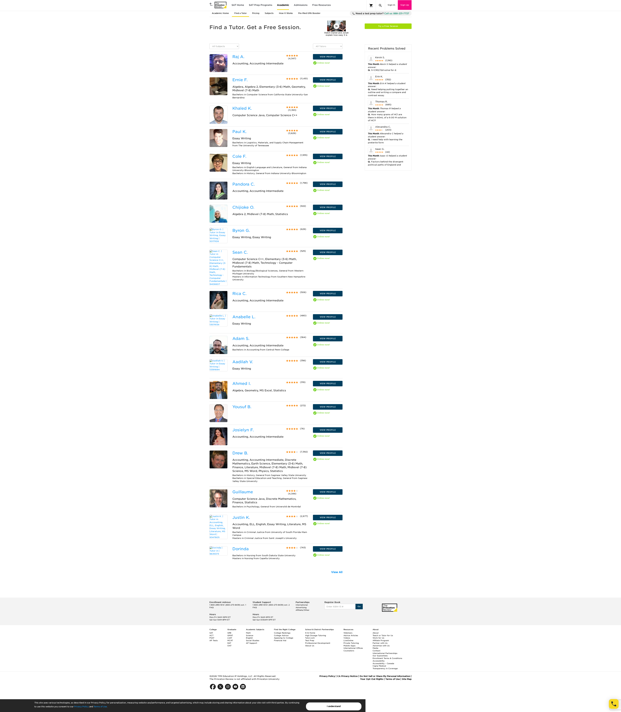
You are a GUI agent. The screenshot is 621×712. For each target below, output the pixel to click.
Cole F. (239, 156)
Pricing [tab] (255, 13)
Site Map (407, 679)
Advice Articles (350, 635)
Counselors (348, 651)
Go (359, 606)
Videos (346, 638)
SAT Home (238, 5)
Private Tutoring (351, 643)
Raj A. (238, 56)
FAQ (211, 607)
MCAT (230, 640)
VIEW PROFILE (328, 56)
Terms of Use (100, 706)
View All (337, 572)
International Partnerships (385, 653)
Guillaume (242, 492)
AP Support (251, 643)
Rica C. (239, 293)
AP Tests (213, 640)
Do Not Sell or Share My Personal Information (385, 676)
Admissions (300, 5)
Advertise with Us (381, 646)
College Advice (281, 635)
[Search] (380, 5)
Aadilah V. (242, 361)
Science (249, 635)
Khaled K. (242, 108)
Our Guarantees (380, 656)
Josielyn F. (243, 430)
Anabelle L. (243, 317)
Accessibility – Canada (383, 663)
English (249, 638)
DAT (229, 643)
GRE (229, 633)
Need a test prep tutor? (382, 13)
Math (248, 633)
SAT (211, 633)
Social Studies (252, 640)
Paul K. (239, 131)
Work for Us (378, 638)
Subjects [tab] (269, 13)
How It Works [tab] (286, 13)
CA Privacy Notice (347, 676)
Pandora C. (243, 184)
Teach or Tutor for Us (383, 635)
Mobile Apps (349, 646)
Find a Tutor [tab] (240, 13)
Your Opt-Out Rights (371, 679)
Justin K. (241, 517)
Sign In (391, 5)
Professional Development (317, 643)
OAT (229, 646)
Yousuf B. (241, 406)
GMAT (230, 635)
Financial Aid (280, 640)
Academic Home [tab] (220, 13)
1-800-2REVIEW (227, 605)
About (376, 633)
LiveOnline (348, 640)
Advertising (301, 607)
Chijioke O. (243, 207)
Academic (283, 5)
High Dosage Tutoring (315, 635)
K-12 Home (310, 633)
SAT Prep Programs (260, 5)
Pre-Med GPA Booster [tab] (309, 13)
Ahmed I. (241, 383)
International (302, 605)
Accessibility (379, 661)
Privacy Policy (81, 706)
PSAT (211, 638)
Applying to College (283, 638)
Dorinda (240, 548)
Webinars (347, 633)
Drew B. (240, 453)
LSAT (229, 638)
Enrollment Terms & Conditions (387, 658)
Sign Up (404, 5)
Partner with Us (380, 643)
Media (375, 648)
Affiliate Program (381, 640)
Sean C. (240, 252)
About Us (309, 646)
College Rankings (282, 633)
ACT (211, 635)
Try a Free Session (388, 26)
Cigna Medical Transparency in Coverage (385, 667)
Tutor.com (310, 638)
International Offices (353, 648)
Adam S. (240, 338)
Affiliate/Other (302, 610)
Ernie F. (240, 79)
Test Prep (309, 640)
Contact (376, 651)
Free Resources (321, 5)
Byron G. (241, 230)
